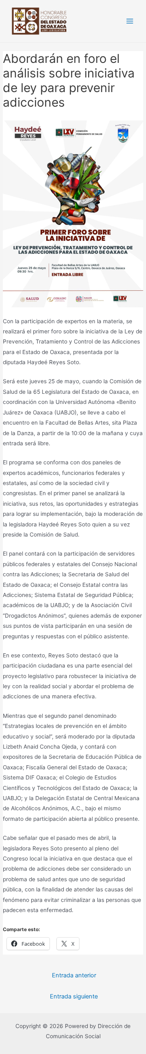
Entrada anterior (74, 975)
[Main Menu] (130, 21)
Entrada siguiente (74, 996)
